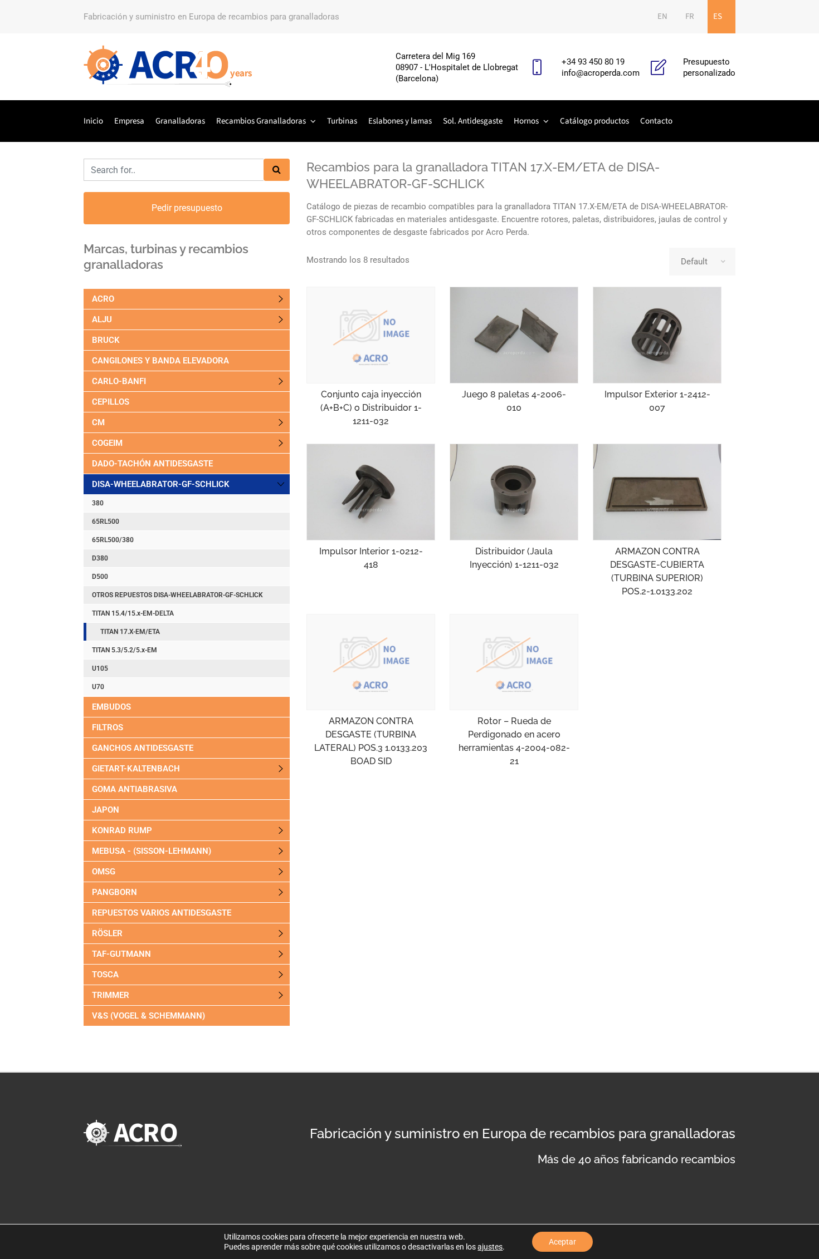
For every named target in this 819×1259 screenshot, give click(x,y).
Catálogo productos (594, 121)
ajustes (490, 1246)
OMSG (103, 872)
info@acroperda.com (601, 73)
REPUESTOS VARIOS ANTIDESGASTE (161, 913)
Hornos (526, 121)
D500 (100, 577)
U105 (101, 668)
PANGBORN (114, 892)
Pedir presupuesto (187, 208)
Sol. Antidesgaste (473, 121)
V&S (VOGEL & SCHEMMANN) (148, 1016)
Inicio (93, 121)
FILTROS (107, 727)
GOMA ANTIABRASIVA (134, 789)
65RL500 (105, 521)
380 (98, 503)
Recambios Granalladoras (261, 121)
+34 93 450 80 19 (593, 62)
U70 (98, 687)
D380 (100, 558)
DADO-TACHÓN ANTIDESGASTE (152, 464)
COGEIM (107, 443)
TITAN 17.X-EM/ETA (130, 632)
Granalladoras (180, 121)
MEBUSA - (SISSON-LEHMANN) (151, 851)
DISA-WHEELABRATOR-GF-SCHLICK (161, 484)
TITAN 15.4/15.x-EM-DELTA (133, 613)
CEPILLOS (110, 402)
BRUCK (106, 340)
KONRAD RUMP (122, 830)
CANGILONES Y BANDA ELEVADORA (160, 361)
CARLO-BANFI (119, 381)
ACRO (103, 299)
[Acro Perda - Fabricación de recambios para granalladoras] (168, 67)
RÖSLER (107, 933)
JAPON (105, 810)
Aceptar (562, 1241)
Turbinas (342, 121)
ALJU (102, 319)
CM (98, 422)
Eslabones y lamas (400, 121)
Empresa (129, 121)
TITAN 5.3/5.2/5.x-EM (124, 650)
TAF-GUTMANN (121, 954)
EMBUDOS (111, 707)
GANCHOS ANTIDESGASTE (142, 748)
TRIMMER (110, 995)
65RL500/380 (113, 540)
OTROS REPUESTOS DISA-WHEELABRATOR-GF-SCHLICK (177, 595)
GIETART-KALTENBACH (136, 769)
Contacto (656, 121)
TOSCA (105, 975)
